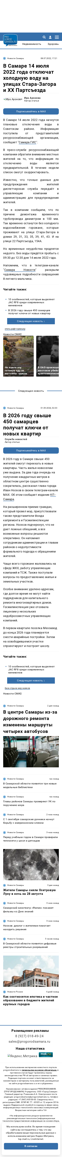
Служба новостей (16, 439)
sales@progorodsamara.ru (29, 1041)
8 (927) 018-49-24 (29, 1036)
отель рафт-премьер (15, 329)
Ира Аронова (32, 97)
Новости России (15, 992)
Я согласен (31, 1146)
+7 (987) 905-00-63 (27, 1099)
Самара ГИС (27, 142)
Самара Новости (19, 269)
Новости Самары (15, 58)
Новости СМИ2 (12, 334)
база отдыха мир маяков (17, 688)
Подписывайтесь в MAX (31, 111)
